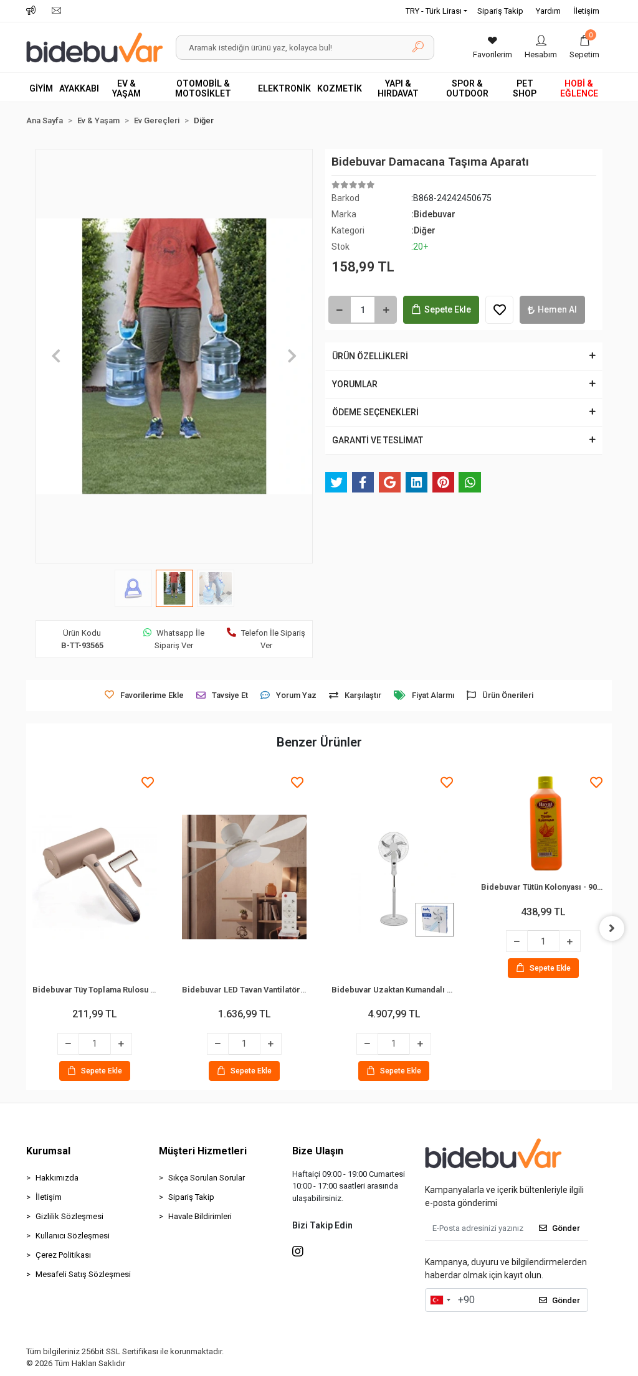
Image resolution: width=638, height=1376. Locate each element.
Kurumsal (48, 1151)
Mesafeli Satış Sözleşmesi (83, 1274)
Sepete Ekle (447, 309)
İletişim (586, 11)
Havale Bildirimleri (200, 1216)
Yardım (548, 11)
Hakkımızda (57, 1177)
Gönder (566, 1228)
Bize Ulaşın (317, 1151)
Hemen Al (557, 309)
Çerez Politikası (63, 1255)
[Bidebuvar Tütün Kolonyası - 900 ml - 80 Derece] (543, 826)
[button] (584, 47)
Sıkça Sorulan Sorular (206, 1177)
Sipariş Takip (500, 11)
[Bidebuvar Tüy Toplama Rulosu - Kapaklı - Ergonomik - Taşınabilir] (94, 877)
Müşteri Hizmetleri (203, 1151)
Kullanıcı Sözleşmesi (73, 1235)
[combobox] (440, 1300)
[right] (612, 928)
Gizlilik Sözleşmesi (69, 1216)
